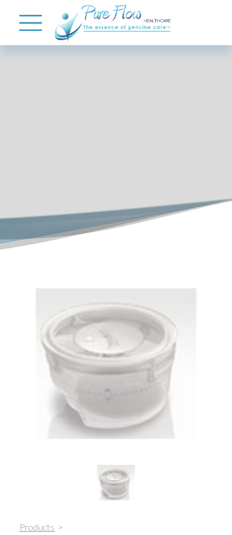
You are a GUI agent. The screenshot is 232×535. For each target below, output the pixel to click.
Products (37, 526)
